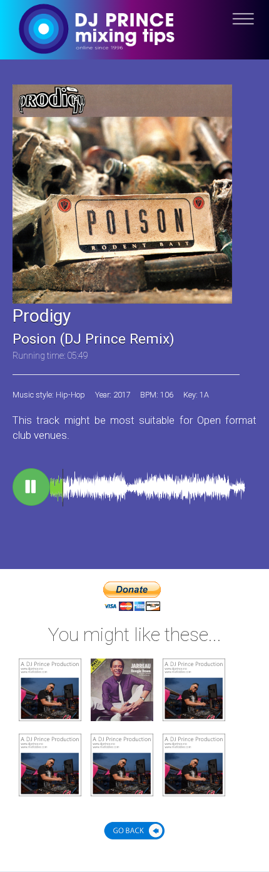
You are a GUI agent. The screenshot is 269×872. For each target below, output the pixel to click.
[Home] (134, 39)
